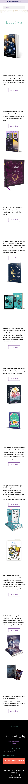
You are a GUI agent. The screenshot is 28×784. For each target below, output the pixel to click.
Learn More (14, 90)
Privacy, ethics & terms (14, 741)
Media (14, 743)
